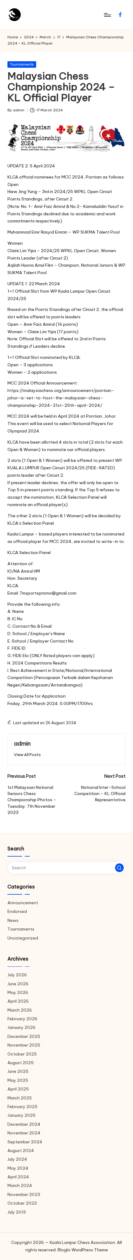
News (13, 920)
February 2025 (22, 1106)
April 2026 (18, 1001)
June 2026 (17, 984)
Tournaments (22, 64)
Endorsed (17, 911)
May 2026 (17, 992)
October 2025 (22, 1054)
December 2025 (23, 1036)
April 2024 (18, 1177)
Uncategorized (22, 938)
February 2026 (22, 1018)
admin (22, 743)
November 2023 (23, 1194)
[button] (27, 755)
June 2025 (17, 1071)
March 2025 (19, 1098)
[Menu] (107, 14)
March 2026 (19, 1010)
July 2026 (17, 975)
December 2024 (24, 1124)
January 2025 (21, 1115)
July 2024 (17, 1159)
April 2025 (18, 1089)
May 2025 (17, 1080)
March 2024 (19, 1185)
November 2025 (23, 1045)
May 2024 (17, 1168)
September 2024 (24, 1142)
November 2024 (24, 1133)
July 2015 (16, 1212)
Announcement (22, 902)
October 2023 (22, 1203)
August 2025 (20, 1062)
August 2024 (20, 1150)
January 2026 (21, 1027)
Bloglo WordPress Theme (83, 1250)
